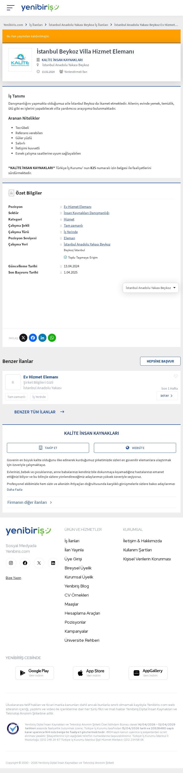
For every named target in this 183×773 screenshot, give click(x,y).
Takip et (51, 448)
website (138, 448)
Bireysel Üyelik (78, 568)
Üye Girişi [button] (73, 559)
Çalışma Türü (18, 232)
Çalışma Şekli (18, 225)
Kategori (15, 219)
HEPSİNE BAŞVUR (160, 361)
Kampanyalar (76, 631)
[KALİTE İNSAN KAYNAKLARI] (20, 60)
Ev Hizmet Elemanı (78, 206)
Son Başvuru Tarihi (23, 272)
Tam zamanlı (73, 225)
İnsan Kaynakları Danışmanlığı (86, 212)
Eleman (69, 238)
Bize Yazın (13, 578)
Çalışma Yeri (18, 244)
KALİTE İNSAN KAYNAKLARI (62, 60)
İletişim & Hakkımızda (142, 540)
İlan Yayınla (74, 550)
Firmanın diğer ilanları (27, 502)
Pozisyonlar (75, 622)
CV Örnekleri (77, 595)
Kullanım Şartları (137, 550)
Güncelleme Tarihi (22, 266)
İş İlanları (72, 540)
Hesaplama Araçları (82, 613)
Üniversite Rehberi (82, 640)
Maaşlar (72, 604)
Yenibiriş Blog (77, 586)
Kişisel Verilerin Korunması (147, 559)
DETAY (165, 395)
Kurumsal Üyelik (79, 577)
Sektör (13, 212)
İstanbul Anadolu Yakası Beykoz (65, 65)
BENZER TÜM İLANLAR (35, 412)
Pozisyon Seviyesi (22, 238)
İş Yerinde (71, 232)
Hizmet (69, 219)
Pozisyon (15, 206)
